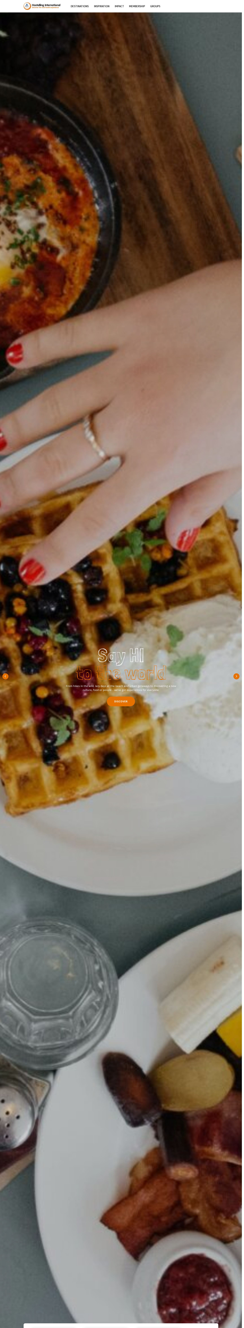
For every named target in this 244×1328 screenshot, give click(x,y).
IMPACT (119, 6)
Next (236, 676)
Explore (121, 699)
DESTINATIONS (80, 6)
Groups (155, 6)
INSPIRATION (101, 6)
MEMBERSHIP (137, 6)
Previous (5, 676)
